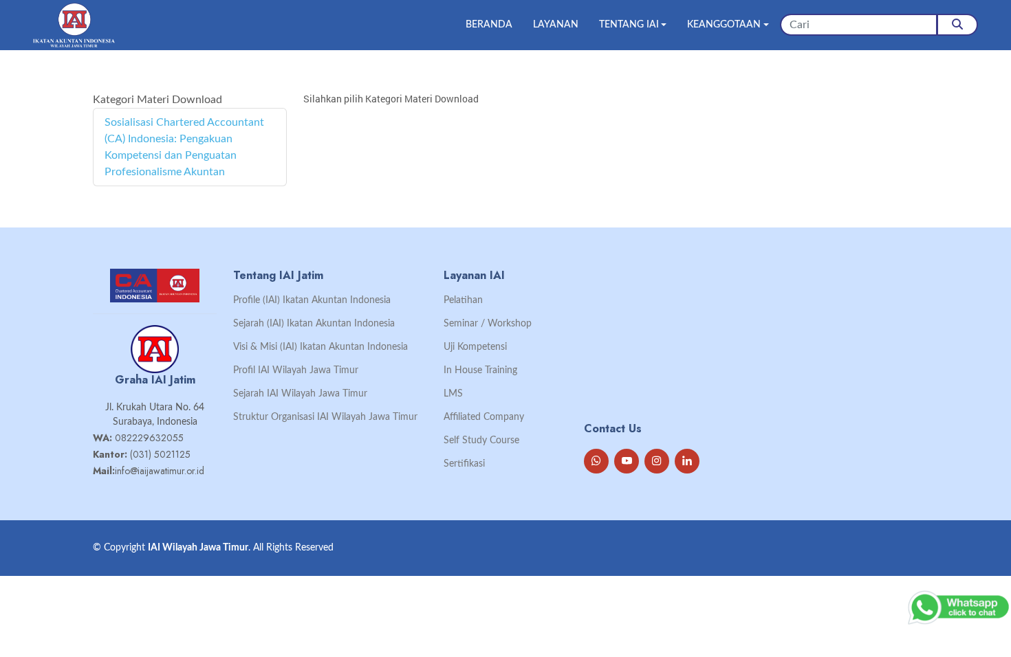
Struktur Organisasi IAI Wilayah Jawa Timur (325, 417)
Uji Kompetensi (475, 347)
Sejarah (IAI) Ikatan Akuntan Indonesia (314, 323)
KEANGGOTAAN (724, 25)
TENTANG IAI (629, 25)
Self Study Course (481, 440)
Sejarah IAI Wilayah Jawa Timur (300, 394)
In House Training (480, 370)
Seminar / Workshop (488, 323)
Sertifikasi (464, 464)
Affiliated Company (484, 417)
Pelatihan (463, 300)
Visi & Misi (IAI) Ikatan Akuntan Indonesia (320, 347)
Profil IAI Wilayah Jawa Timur (295, 370)
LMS (453, 394)
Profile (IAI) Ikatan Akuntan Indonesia (312, 300)
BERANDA (489, 25)
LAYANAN (555, 25)
